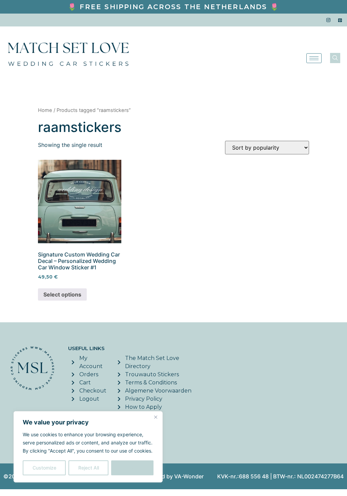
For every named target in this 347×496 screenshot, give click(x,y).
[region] (88, 446)
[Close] (155, 417)
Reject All (88, 468)
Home (45, 110)
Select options (62, 294)
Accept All (132, 468)
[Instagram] (328, 20)
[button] (335, 58)
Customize (44, 468)
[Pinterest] (340, 20)
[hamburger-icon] (314, 58)
